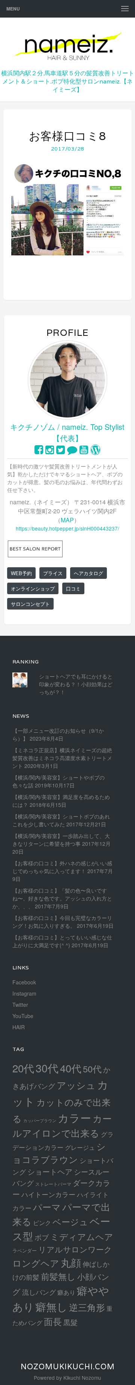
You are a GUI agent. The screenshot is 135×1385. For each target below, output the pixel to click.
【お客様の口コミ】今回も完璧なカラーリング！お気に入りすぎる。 (62, 921)
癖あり (66, 1292)
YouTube (22, 1016)
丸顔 (71, 1262)
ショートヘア (49, 1171)
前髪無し (58, 1276)
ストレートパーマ (53, 1184)
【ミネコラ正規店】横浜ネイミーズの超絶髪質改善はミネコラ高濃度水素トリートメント (62, 757)
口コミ (73, 588)
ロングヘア (35, 1262)
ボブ (41, 1237)
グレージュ (80, 1147)
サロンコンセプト (30, 603)
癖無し (52, 1306)
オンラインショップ (33, 588)
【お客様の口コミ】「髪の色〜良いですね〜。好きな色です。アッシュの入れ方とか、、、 (62, 898)
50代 (92, 1068)
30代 (47, 1067)
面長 (53, 1321)
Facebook (24, 982)
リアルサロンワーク (75, 1249)
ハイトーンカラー (48, 1194)
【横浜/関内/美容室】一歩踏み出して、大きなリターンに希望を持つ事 (61, 839)
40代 (70, 1068)
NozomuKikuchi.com (68, 1367)
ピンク (42, 1222)
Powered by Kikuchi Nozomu (67, 1377)
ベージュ (70, 1221)
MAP (67, 520)
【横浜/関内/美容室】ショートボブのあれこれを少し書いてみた (61, 820)
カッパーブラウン (39, 1120)
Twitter (20, 1004)
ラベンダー (24, 1250)
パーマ (47, 1206)
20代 (23, 1067)
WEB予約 (21, 573)
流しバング (39, 1292)
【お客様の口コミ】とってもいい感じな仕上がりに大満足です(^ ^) (62, 941)
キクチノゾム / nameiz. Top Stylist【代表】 (67, 432)
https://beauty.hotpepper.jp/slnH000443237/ (67, 528)
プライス (53, 573)
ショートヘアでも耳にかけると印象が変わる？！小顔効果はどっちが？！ (75, 684)
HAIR (18, 1027)
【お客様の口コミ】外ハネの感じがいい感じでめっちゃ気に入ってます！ (62, 867)
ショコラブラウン (59, 1153)
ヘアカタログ (88, 573)
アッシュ (76, 1084)
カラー (74, 1117)
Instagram (24, 993)
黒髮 (70, 1322)
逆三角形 (87, 1306)
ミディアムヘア (81, 1236)
